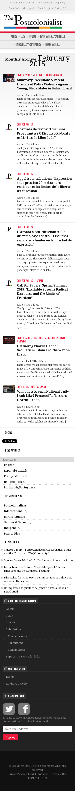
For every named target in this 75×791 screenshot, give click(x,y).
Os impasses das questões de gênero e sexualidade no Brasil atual (36, 589)
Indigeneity (12, 528)
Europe (32, 36)
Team (9, 615)
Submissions (13, 629)
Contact (10, 622)
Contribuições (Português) (52, 8)
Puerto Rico (12, 533)
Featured (48, 75)
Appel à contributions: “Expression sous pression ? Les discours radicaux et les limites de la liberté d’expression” (44, 185)
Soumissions (15, 642)
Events (10, 676)
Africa (14, 36)
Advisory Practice (17, 683)
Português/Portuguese (19, 487)
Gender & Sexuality (17, 522)
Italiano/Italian (14, 481)
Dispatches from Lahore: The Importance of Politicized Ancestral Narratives (38, 579)
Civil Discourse (25, 75)
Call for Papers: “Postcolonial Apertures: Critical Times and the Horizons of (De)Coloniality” (37, 551)
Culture (38, 75)
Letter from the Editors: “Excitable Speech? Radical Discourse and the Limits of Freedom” (35, 569)
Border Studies (14, 516)
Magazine (59, 75)
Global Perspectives (55, 338)
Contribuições (16, 649)
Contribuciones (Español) (51, 2)
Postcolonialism (15, 505)
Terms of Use (59, 774)
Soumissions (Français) (21, 8)
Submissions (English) (22, 2)
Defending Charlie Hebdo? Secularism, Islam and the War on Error (43, 350)
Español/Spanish (15, 470)
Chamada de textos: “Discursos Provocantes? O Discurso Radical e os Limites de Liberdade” (43, 133)
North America (52, 45)
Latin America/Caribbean (52, 36)
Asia (23, 36)
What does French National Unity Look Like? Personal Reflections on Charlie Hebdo (44, 396)
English (9, 465)
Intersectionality (15, 511)
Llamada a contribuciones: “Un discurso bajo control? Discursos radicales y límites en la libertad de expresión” (44, 238)
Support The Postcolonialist (23, 656)
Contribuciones (17, 636)
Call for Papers (25, 124)
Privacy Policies (17, 774)
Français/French (15, 476)
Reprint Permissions (39, 774)
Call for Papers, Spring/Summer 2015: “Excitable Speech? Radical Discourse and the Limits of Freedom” (42, 292)
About (10, 608)
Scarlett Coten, (38, 560)
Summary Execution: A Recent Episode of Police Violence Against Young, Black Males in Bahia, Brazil (44, 84)
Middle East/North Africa (28, 45)
